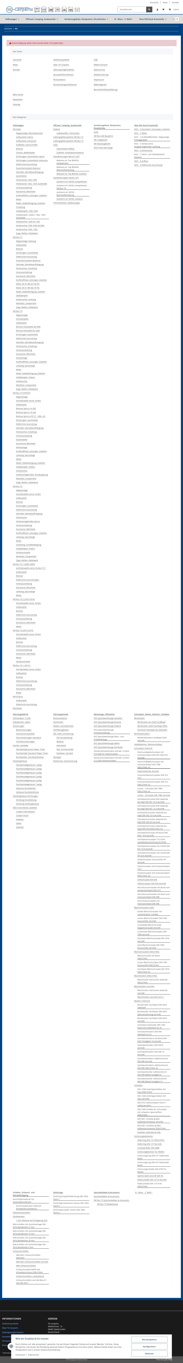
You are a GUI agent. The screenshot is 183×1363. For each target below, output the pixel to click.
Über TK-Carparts (61, 64)
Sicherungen (18, 726)
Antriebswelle (22, 319)
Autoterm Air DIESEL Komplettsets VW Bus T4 (72, 187)
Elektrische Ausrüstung (26, 164)
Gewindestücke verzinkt (148, 771)
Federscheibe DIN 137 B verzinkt (152, 1179)
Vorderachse (21, 381)
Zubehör (20, 827)
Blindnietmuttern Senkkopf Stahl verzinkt (152, 739)
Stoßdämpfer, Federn (25, 377)
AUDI (96, 132)
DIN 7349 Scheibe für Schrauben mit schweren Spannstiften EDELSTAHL (152, 1112)
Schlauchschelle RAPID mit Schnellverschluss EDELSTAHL (29, 1271)
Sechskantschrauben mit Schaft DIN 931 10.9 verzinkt (153, 847)
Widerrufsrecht (100, 64)
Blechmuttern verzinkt (144, 986)
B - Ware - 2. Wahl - (144, 1192)
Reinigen (57, 757)
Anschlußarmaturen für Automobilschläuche (23, 1200)
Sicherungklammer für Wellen (150, 1151)
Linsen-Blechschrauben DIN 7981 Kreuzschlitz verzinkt (152, 919)
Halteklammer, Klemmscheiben (148, 744)
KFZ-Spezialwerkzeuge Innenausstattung (104, 731)
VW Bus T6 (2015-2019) (23, 630)
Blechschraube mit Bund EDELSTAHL (148, 957)
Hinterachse (21, 517)
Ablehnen (149, 1353)
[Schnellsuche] (149, 9)
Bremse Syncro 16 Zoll (26, 412)
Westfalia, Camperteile (26, 303)
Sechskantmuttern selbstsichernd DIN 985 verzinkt (152, 1060)
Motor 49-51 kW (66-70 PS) (27, 287)
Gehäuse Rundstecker (26, 788)
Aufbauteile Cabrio (24, 137)
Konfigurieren (149, 1346)
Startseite (154, 2)
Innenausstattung (24, 187)
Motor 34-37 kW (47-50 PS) (27, 284)
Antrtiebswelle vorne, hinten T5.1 (31, 568)
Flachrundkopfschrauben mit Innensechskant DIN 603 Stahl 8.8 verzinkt (152, 755)
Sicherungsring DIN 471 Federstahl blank (153, 1157)
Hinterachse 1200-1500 (26, 180)
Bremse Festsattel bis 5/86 (28, 330)
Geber (19, 823)
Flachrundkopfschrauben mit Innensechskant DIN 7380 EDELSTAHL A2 (150, 764)
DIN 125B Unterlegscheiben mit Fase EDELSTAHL (151, 1090)
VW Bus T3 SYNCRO (21, 393)
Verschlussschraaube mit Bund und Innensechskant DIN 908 (153, 895)
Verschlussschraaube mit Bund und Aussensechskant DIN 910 (153, 889)
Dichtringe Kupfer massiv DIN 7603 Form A (69, 1211)
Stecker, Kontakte (20, 745)
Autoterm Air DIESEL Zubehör (70, 199)
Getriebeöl (61, 745)
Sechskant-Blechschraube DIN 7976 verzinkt (153, 939)
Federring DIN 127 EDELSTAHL (150, 1140)
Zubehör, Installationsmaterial (70, 152)
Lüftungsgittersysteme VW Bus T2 (68, 137)
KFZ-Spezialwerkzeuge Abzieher (108, 718)
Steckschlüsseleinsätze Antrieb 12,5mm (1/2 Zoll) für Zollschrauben (111, 752)
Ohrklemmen (19, 1216)
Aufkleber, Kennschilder (27, 145)
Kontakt (175, 2)
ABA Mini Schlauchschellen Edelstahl (28, 1256)
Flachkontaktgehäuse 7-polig (29, 784)
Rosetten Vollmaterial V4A (148, 1132)
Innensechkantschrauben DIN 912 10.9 (152, 776)
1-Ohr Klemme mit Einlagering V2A (31, 1220)
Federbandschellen (21, 1212)
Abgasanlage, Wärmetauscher (29, 133)
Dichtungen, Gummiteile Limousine (32, 160)
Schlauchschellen (21, 1251)
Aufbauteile (21, 245)
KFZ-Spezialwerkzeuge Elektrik (107, 726)
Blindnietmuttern (142, 733)
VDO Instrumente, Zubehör (25, 807)
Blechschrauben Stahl (144, 907)
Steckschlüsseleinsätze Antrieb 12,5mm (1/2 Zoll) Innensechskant (111, 759)
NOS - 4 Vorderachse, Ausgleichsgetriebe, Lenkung (147, 145)
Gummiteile (21, 176)
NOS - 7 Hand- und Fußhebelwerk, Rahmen (149, 155)
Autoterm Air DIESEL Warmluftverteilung (66, 193)
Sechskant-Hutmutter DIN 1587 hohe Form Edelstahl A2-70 (151, 1026)
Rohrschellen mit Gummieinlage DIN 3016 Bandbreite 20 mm (29, 1239)
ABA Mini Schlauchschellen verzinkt (32, 1261)
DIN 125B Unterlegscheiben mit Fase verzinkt (151, 1097)
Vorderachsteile (23, 552)
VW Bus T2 (17, 237)
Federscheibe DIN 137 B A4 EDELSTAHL (149, 1185)
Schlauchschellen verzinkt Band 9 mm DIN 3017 (31, 1281)
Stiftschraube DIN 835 (147, 879)
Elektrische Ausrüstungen (27, 579)
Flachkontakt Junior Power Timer (30, 749)
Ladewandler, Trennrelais (68, 133)
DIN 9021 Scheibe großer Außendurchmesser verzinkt (150, 1120)
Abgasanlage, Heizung (26, 241)
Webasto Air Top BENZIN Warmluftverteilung (68, 168)
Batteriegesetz (100, 84)
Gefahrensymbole (61, 59)
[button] (157, 9)
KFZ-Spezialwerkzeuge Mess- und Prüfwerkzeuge (109, 738)
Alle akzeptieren (149, 1339)
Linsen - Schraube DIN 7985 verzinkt (153, 795)
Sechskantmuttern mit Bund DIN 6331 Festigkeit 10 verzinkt (152, 1039)
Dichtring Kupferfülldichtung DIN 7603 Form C (70, 1197)
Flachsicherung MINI (25, 733)
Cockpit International (25, 811)
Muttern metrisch (142, 1001)
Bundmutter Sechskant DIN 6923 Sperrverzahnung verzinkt (152, 1013)
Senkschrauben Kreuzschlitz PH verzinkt (151, 861)
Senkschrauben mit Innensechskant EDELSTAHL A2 (153, 874)
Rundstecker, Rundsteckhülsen (30, 757)
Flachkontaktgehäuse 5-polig (29, 776)
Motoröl (60, 741)
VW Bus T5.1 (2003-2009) (24, 564)
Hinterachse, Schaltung (26, 268)
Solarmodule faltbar (65, 148)
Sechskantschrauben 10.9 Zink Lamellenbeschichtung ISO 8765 (151, 840)
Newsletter (18, 99)
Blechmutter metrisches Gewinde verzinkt (152, 991)
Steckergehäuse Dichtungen (25, 796)
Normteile (17, 708)
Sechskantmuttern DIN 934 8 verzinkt (150, 1046)
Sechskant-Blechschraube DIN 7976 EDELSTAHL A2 (153, 970)
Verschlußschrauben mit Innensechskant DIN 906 (148, 902)
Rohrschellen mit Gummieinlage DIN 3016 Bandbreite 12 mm (29, 1225)
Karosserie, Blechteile (25, 191)
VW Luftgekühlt (100, 140)
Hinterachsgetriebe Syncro (28, 521)
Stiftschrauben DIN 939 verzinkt (151, 883)
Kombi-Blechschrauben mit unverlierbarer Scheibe (149, 913)
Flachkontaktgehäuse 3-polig (29, 772)
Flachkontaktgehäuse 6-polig (29, 780)
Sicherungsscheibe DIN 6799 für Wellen (151, 1170)
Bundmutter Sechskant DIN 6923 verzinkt (152, 1019)
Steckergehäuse (20, 761)
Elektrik (56, 129)
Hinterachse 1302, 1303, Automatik (31, 183)
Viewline (20, 819)
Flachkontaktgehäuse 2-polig (29, 768)
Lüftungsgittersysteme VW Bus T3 (68, 141)
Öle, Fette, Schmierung (63, 733)
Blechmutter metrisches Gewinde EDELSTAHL (152, 981)
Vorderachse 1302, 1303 (26, 229)
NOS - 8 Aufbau (141, 161)
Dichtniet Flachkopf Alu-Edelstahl (152, 730)
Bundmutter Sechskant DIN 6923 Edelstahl (152, 1006)
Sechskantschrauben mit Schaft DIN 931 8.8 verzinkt (153, 854)
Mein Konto (18, 94)
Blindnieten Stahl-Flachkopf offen (152, 726)
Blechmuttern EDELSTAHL (145, 975)
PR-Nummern (59, 79)
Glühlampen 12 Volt (22, 718)
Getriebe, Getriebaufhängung (29, 513)
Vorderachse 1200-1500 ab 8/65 (30, 225)
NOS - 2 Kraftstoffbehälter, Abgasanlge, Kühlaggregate (151, 138)
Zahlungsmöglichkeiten (63, 69)
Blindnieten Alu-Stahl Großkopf (151, 722)
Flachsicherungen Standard (28, 737)
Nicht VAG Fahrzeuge (103, 147)
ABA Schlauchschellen (26, 1265)
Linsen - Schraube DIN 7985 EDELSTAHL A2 (149, 790)
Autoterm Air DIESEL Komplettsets (72, 181)
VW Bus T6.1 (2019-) (21, 665)
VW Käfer (17, 129)
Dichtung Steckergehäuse (27, 804)
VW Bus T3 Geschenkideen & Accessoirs (111, 1200)
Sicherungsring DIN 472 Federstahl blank (153, 1163)
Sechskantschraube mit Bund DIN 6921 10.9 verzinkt (152, 834)
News (165, 2)
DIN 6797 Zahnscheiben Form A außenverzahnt (151, 1104)
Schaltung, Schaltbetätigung (28, 544)
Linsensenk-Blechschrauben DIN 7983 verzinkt (152, 933)
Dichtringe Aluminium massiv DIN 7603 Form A (71, 1204)
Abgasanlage (22, 315)
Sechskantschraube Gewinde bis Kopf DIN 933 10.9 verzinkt (152, 814)
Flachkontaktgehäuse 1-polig (29, 765)
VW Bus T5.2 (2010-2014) (24, 599)
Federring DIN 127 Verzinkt (149, 1144)
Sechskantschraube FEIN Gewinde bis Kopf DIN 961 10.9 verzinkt (152, 800)
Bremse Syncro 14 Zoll (26, 408)
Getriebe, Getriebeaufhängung (30, 172)
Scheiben (138, 1085)
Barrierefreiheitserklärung (105, 89)
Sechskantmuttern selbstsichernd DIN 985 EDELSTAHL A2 (152, 1066)
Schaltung (20, 207)
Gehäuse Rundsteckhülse (27, 792)
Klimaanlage (21, 358)
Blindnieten (139, 718)
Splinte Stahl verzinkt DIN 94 (150, 1176)
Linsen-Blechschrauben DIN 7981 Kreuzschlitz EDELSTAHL (152, 963)
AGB (96, 59)
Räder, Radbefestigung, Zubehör (30, 203)
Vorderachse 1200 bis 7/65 (28, 221)
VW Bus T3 (17, 311)
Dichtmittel (58, 722)
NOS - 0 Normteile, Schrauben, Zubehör (152, 129)
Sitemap (16, 104)
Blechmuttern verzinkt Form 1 (150, 997)
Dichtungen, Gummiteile (27, 252)
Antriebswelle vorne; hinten (28, 400)
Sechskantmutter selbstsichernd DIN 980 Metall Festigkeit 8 (152, 1073)
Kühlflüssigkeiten (61, 730)
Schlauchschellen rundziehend (30, 1276)
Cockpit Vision (22, 815)
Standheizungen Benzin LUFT (66, 156)
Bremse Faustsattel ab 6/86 (28, 326)
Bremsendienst (60, 718)
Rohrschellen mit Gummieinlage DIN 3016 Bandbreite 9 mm (29, 1245)
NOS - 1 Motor (140, 133)
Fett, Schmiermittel (65, 749)
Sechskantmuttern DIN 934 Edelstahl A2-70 (149, 1033)
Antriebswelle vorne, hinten (28, 494)
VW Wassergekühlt (102, 143)
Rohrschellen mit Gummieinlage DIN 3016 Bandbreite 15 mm (29, 1232)
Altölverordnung (101, 74)
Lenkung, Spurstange (25, 365)
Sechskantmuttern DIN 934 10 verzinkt (150, 1053)
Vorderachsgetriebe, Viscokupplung (32, 474)
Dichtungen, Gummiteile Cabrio (30, 156)
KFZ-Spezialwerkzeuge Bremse (107, 722)
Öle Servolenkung (64, 737)
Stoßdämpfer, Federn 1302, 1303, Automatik (31, 216)
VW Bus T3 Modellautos (107, 1204)
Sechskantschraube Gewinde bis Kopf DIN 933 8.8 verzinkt (152, 820)
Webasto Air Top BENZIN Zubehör (72, 174)
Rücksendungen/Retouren (65, 84)
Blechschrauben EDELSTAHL (146, 951)
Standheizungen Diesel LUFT (66, 177)
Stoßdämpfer (22, 295)
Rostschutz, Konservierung (65, 761)
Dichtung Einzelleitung (26, 800)
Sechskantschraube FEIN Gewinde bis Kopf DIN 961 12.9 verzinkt (152, 807)
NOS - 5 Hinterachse (143, 150)
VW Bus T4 (17, 486)
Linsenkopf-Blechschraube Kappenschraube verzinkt (149, 926)
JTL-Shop (168, 1359)
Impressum (20, 1355)
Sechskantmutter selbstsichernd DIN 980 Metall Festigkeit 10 (152, 1080)
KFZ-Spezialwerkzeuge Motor (107, 743)
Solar (55, 145)
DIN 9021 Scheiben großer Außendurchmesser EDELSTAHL (151, 1127)
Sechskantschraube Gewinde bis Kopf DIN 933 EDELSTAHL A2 (152, 827)
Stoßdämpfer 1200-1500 (27, 211)
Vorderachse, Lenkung (26, 299)
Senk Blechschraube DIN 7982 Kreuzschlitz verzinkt (150, 946)
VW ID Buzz (18, 696)
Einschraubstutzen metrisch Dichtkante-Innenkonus (28, 1207)
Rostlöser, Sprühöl (65, 753)
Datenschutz (33, 1355)
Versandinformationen (63, 74)
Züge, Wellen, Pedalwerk (27, 233)
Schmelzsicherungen (25, 741)
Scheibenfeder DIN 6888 (148, 1148)
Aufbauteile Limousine (26, 141)
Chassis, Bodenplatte (25, 152)
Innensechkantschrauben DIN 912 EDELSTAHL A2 (152, 783)
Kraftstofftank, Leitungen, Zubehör (31, 195)
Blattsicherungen (23, 730)
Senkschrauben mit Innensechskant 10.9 (153, 867)
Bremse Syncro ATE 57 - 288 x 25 (30, 416)
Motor (18, 199)
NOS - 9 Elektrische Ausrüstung (148, 165)
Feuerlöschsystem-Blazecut (28, 168)
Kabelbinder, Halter (21, 722)
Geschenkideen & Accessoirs (106, 1196)
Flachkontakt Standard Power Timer (32, 753)
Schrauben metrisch (143, 748)
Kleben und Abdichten (63, 726)
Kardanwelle (21, 439)
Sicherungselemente (143, 1136)
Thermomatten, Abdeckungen (66, 203)
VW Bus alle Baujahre (103, 136)
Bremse (19, 148)
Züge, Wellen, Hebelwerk (27, 482)
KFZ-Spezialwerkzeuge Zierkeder (108, 747)
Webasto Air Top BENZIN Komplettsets (68, 161)
